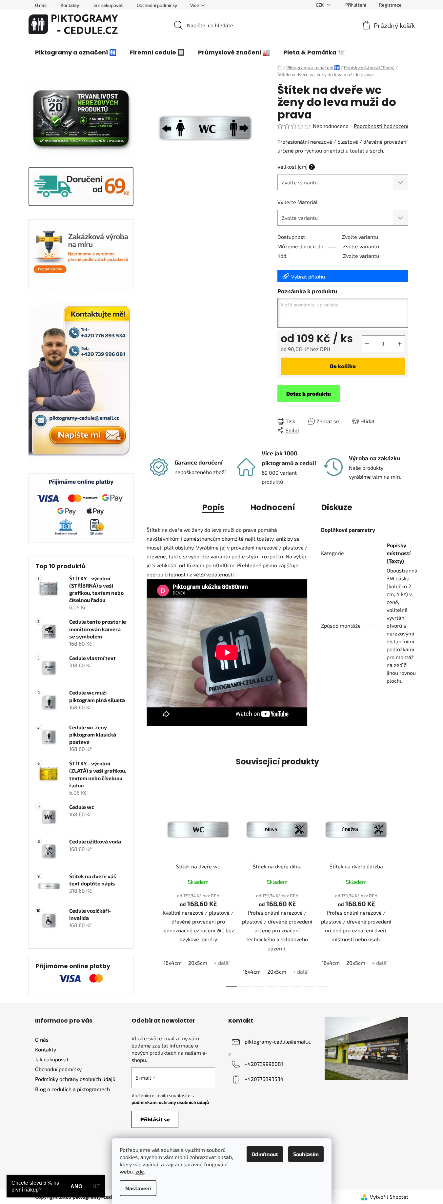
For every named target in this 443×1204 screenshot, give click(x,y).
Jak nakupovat (108, 5)
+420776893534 (264, 1079)
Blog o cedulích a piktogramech (72, 1089)
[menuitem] (76, 52)
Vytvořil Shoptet (389, 1197)
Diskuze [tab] (336, 507)
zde (139, 1171)
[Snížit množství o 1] (367, 344)
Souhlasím (306, 1154)
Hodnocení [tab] (273, 507)
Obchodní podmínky (157, 5)
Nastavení (138, 1188)
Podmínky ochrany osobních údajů (75, 1079)
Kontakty (70, 5)
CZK (320, 5)
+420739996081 (264, 1064)
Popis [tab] (213, 507)
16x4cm (173, 963)
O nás (41, 5)
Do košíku (343, 366)
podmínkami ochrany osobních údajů (170, 1102)
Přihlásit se (155, 1119)
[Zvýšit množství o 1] (400, 344)
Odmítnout (265, 1154)
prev (152, 891)
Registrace (390, 5)
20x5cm (197, 963)
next (403, 891)
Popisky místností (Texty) (399, 553)
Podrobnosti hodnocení (381, 126)
